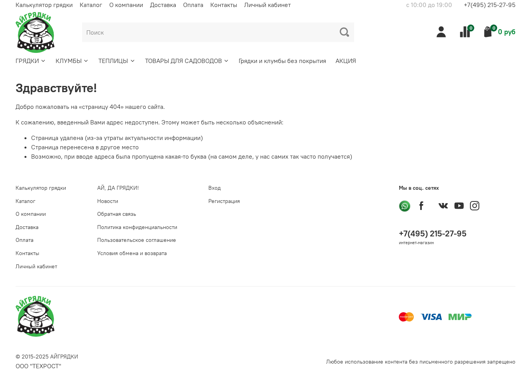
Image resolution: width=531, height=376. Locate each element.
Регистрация (224, 201)
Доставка (163, 5)
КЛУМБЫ (69, 61)
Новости (107, 201)
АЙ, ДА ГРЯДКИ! (118, 187)
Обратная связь (116, 213)
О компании (126, 5)
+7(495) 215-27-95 (489, 5)
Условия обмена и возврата (132, 253)
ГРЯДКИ (27, 61)
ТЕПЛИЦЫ (113, 61)
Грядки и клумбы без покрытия (282, 61)
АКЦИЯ (345, 61)
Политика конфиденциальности (137, 227)
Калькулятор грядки (44, 5)
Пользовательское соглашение (136, 239)
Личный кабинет (267, 5)
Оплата (193, 5)
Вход (214, 187)
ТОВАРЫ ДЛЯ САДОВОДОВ (183, 61)
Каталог (91, 5)
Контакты (223, 5)
